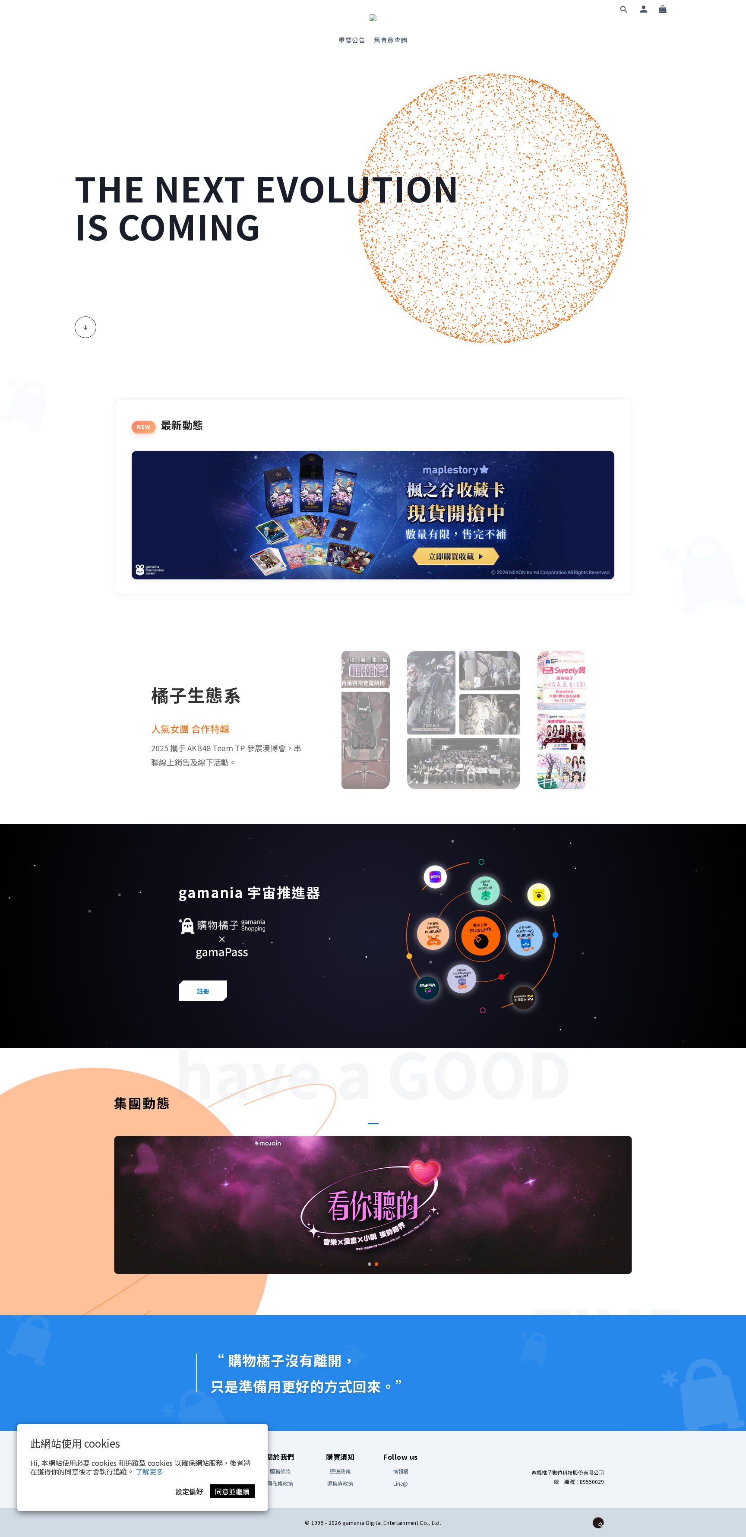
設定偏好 (189, 1491)
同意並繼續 (232, 1491)
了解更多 (149, 1471)
